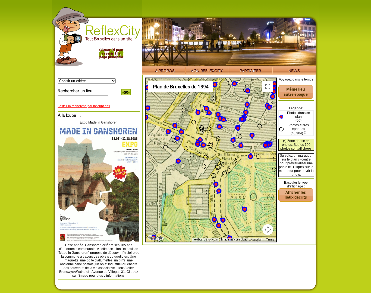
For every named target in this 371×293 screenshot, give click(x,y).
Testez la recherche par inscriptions (84, 106)
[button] (197, 144)
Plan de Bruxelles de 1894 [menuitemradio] (181, 87)
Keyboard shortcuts (206, 239)
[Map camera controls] (267, 229)
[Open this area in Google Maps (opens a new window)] (156, 238)
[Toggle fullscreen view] (267, 86)
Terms (270, 239)
